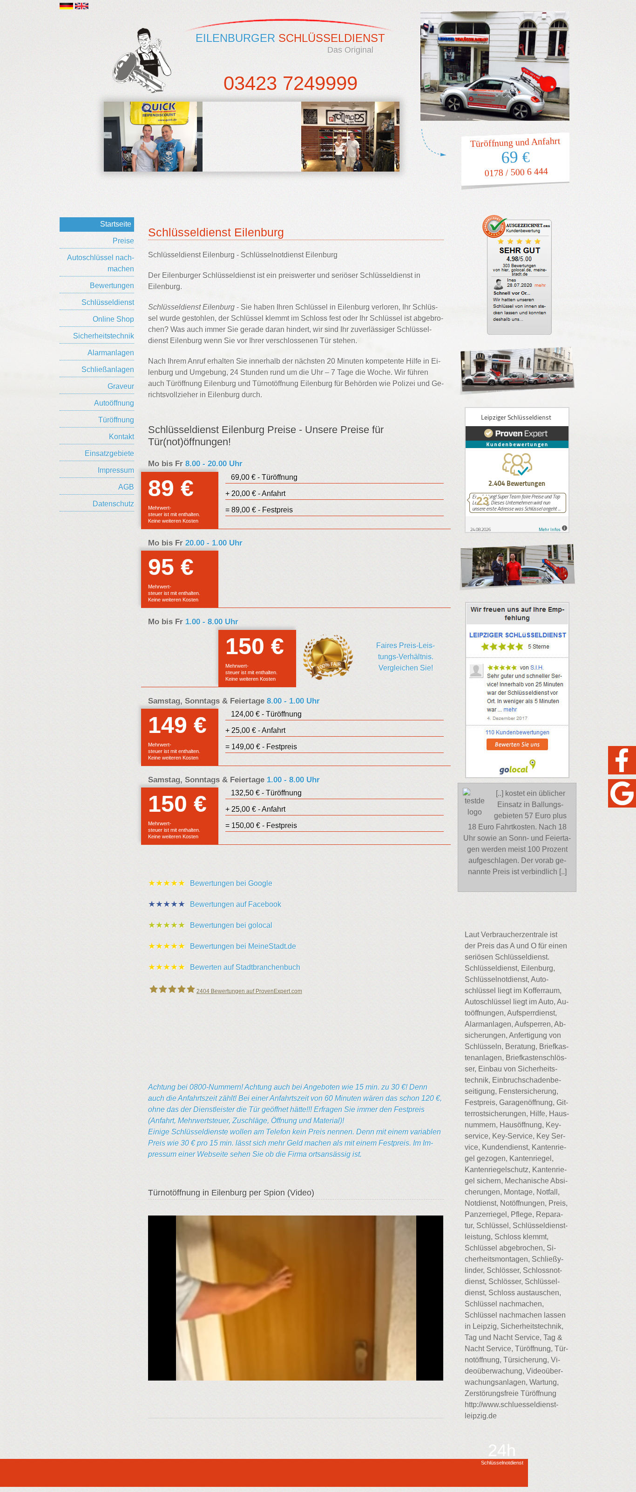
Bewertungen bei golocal (210, 925)
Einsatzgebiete (109, 453)
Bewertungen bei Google (210, 883)
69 (515, 157)
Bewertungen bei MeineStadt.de (222, 946)
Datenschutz (113, 504)
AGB (126, 487)
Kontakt (121, 437)
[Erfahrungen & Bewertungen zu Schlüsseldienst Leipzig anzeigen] (517, 470)
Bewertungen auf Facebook (214, 904)
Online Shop (113, 319)
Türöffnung (116, 420)
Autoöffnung (114, 403)
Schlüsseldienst (107, 302)
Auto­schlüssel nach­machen (100, 263)
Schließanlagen (107, 369)
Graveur (121, 386)
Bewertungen (112, 286)
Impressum (116, 470)
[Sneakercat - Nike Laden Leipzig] (153, 137)
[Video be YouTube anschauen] (296, 1298)
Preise (123, 241)
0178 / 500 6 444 (516, 172)
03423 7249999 (290, 83)
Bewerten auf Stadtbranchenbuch (224, 967)
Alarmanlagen (111, 353)
